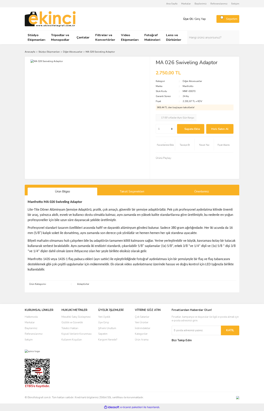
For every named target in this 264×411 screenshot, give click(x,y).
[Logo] (50, 18)
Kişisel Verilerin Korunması (76, 334)
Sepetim (102, 334)
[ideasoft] (111, 407)
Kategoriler (141, 334)
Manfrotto (188, 86)
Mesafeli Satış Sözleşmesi (76, 317)
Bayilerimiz (201, 3)
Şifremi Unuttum (107, 328)
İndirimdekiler (142, 328)
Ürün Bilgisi (62, 191)
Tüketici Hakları (69, 328)
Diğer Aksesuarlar (192, 81)
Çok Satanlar (142, 317)
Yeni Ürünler (141, 322)
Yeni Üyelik (104, 317)
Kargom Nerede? (107, 339)
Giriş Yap (200, 19)
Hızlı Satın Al (219, 129)
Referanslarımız (218, 3)
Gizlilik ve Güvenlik (72, 322)
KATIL (230, 330)
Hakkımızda (31, 317)
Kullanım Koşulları (71, 339)
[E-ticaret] (131, 407)
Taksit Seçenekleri (132, 191)
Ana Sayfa (171, 3)
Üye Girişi (103, 322)
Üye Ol (188, 19)
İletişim (235, 3)
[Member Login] (179, 19)
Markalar (186, 3)
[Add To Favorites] (165, 144)
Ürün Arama (141, 339)
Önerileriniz (201, 191)
